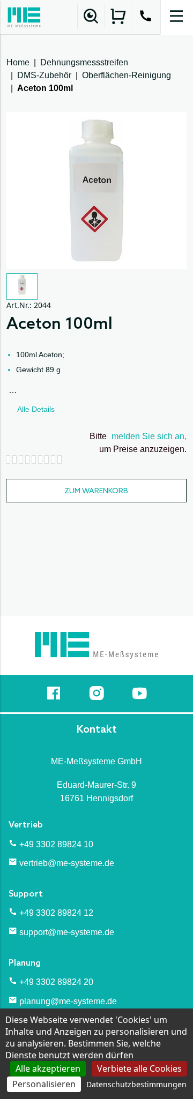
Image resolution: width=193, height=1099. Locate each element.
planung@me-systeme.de (68, 1001)
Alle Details (36, 409)
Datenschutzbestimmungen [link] (136, 1084)
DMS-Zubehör (44, 75)
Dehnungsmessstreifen (84, 62)
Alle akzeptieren (48, 1068)
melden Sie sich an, (149, 436)
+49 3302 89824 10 (56, 844)
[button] (22, 286)
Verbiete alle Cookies (139, 1068)
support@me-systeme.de (66, 932)
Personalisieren (44, 1084)
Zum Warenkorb (96, 491)
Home (17, 62)
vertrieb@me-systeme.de (66, 863)
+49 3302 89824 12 (56, 912)
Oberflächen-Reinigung (126, 75)
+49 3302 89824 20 (56, 982)
